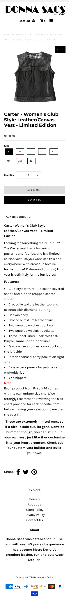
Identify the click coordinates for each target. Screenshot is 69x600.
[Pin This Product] (34, 472)
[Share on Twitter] (26, 472)
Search (34, 499)
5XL (31, 161)
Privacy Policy (34, 515)
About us (34, 504)
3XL (9, 161)
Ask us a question (19, 217)
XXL (54, 151)
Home (6, 34)
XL (42, 151)
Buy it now (34, 199)
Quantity (9, 175)
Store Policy (34, 510)
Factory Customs (22, 34)
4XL (20, 161)
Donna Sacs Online (43, 577)
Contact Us (34, 520)
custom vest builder (29, 448)
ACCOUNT (25, 21)
